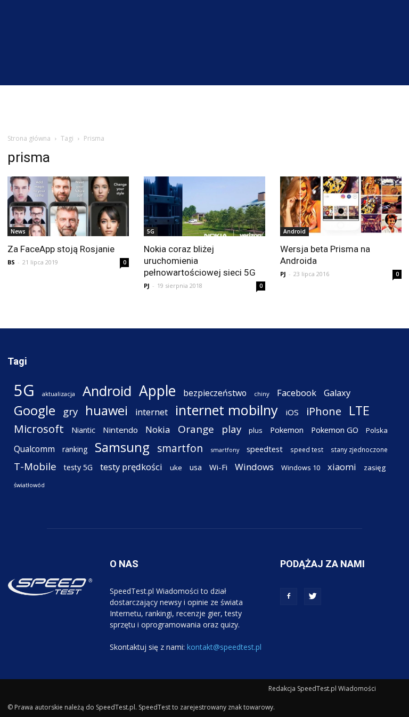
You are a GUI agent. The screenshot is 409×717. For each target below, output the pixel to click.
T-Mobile (35, 466)
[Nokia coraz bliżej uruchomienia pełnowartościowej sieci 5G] (204, 206)
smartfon (180, 448)
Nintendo (120, 429)
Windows (254, 466)
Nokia (157, 429)
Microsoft (39, 428)
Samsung (122, 447)
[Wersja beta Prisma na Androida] (341, 206)
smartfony (224, 450)
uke (176, 467)
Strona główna (29, 138)
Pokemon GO (334, 429)
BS (11, 262)
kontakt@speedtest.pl (224, 647)
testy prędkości (131, 466)
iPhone (323, 411)
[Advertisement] (204, 109)
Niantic (83, 430)
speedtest (265, 449)
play (231, 428)
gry (70, 411)
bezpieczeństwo (215, 393)
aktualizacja (58, 394)
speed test (306, 449)
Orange (196, 429)
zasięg (375, 467)
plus (256, 430)
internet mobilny (226, 410)
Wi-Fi (218, 467)
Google (34, 410)
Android (294, 231)
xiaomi (342, 466)
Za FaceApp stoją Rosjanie (60, 249)
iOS (292, 412)
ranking (74, 449)
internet (151, 412)
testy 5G (78, 467)
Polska (377, 430)
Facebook (296, 392)
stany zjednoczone (359, 449)
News (18, 231)
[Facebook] (288, 596)
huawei (106, 410)
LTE (359, 410)
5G (150, 231)
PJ (147, 285)
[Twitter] (312, 596)
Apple (157, 391)
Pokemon (287, 429)
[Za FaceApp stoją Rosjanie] (68, 206)
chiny (261, 394)
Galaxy (337, 392)
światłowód (29, 485)
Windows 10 (300, 467)
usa (196, 467)
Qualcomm (34, 449)
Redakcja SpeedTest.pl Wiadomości (322, 688)
